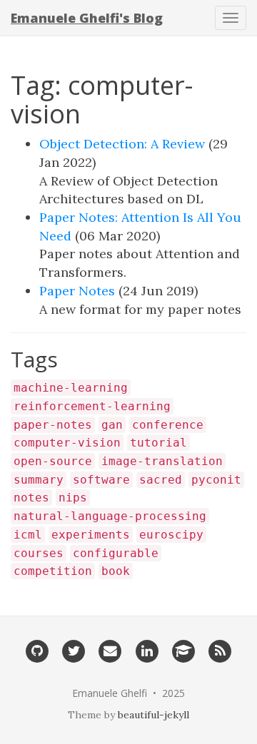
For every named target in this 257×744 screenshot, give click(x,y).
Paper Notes (77, 290)
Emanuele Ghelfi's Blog (87, 17)
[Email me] (110, 649)
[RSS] (220, 649)
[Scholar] (183, 649)
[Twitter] (73, 649)
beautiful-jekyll (153, 714)
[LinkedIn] (146, 649)
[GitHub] (37, 649)
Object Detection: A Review (122, 144)
